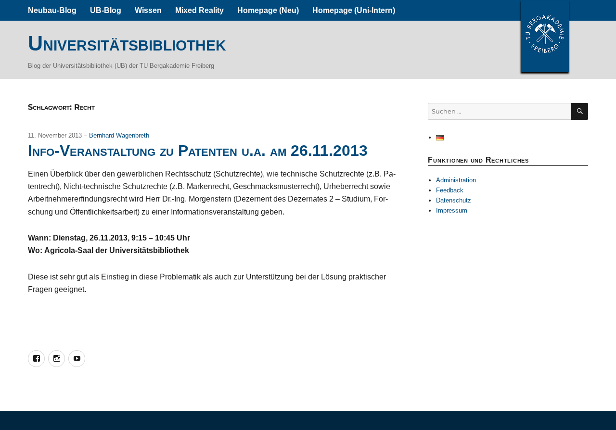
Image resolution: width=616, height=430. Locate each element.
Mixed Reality (199, 10)
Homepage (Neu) (268, 10)
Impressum (451, 210)
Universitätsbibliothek (127, 43)
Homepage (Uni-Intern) (353, 10)
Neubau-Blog (52, 10)
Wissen (148, 10)
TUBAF (545, 36)
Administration (456, 180)
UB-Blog (105, 10)
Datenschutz (453, 200)
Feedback (449, 190)
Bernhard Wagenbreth (119, 135)
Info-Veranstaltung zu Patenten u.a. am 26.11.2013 (198, 150)
